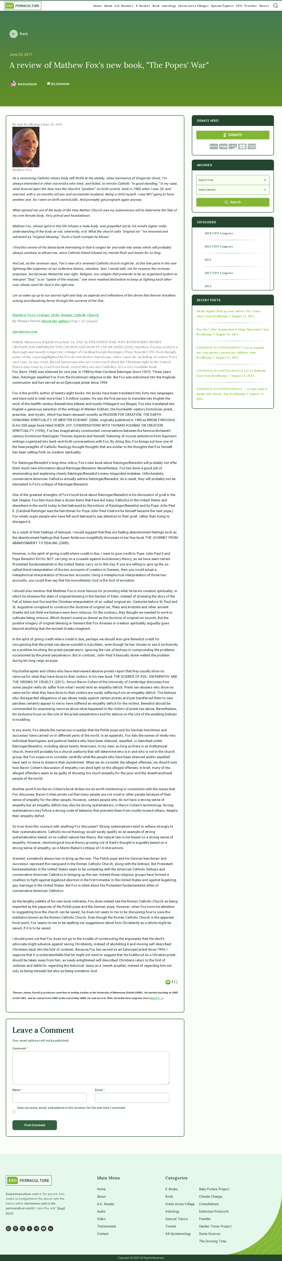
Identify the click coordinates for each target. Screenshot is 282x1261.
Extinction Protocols (214, 1211)
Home (101, 1189)
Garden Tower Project (215, 1226)
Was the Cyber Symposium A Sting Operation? (229, 329)
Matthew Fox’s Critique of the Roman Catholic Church (55, 315)
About (101, 1197)
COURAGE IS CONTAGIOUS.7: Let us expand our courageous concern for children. (230, 350)
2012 (208, 259)
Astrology (172, 1211)
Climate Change (210, 1197)
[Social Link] (8, 1228)
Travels (170, 1226)
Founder (205, 1219)
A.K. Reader (106, 1204)
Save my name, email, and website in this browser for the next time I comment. (71, 1107)
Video (101, 1219)
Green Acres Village (180, 1204)
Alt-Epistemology (178, 1234)
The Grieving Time (212, 1241)
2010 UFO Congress (219, 233)
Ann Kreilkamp (27, 83)
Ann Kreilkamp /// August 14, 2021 (229, 375)
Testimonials (106, 1226)
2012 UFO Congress (219, 273)
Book (169, 1197)
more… (156, 998)
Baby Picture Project (214, 1189)
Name (17, 1090)
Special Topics (176, 1219)
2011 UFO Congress (219, 246)
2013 (208, 286)
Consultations (209, 1204)
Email (100, 1090)
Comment (20, 1048)
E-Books (171, 1189)
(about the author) (55, 321)
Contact (103, 1234)
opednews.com (24, 331)
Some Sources (210, 1234)
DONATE (235, 135)
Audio (101, 1211)
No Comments (59, 83)
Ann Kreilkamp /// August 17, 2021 (230, 316)
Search (235, 202)
